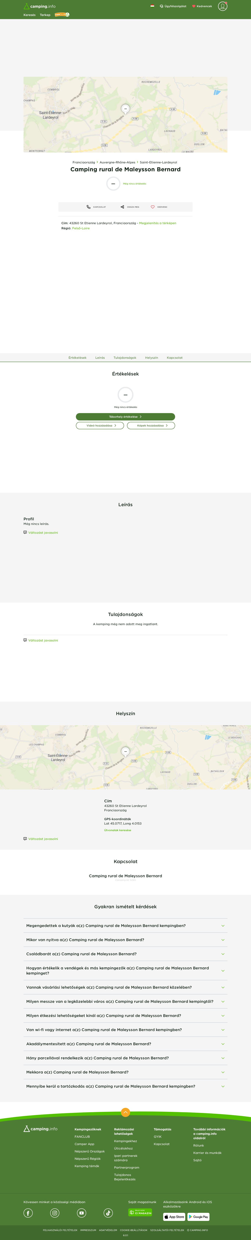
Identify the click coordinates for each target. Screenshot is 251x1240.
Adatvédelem (108, 1230)
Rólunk (198, 1145)
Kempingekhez (125, 1141)
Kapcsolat (162, 1144)
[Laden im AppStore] (174, 1217)
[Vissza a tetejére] (125, 1112)
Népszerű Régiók (88, 1158)
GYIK (158, 1136)
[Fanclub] (62, 14)
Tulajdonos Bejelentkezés (124, 1177)
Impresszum (88, 1230)
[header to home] (39, 6)
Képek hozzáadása (150, 425)
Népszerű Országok (90, 1151)
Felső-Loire (81, 228)
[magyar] (152, 6)
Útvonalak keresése (117, 830)
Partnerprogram (126, 1167)
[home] (40, 1128)
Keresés (29, 15)
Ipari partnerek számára (125, 1158)
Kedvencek (204, 6)
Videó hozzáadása (99, 425)
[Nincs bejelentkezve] (222, 6)
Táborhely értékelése (123, 416)
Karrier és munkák (207, 1152)
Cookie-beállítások (133, 1230)
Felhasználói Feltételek (60, 1230)
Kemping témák (87, 1166)
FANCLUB (82, 1136)
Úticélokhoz (123, 1148)
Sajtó (197, 1160)
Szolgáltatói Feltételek (167, 1230)
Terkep (45, 15)
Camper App (84, 1144)
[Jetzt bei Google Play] (198, 1217)
